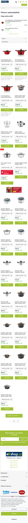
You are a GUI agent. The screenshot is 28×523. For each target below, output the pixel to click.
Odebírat (23, 439)
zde (14, 506)
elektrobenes (15, 465)
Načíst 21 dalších (13, 415)
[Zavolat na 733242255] (18, 2)
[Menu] (26, 1)
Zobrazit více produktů (13, 33)
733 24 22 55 (15, 462)
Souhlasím (14, 513)
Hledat (24, 4)
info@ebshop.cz (15, 460)
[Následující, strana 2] (14, 421)
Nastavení (14, 509)
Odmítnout (14, 519)
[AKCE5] (7, 155)
